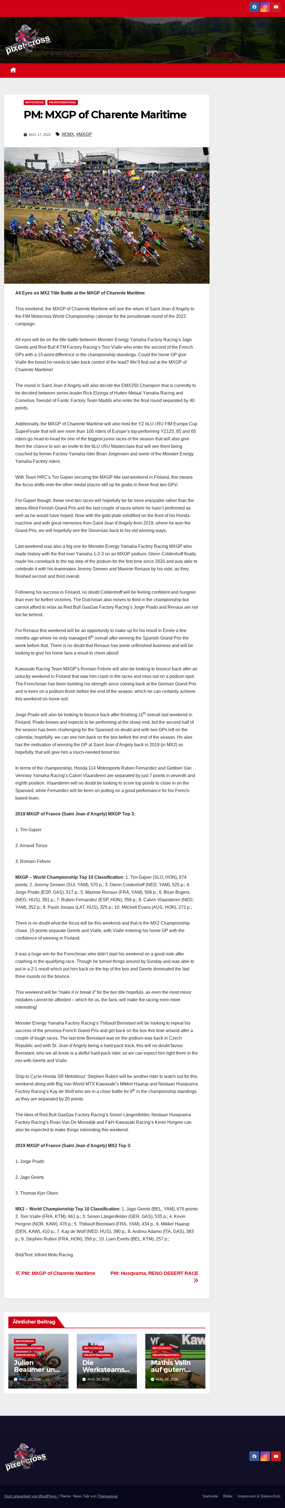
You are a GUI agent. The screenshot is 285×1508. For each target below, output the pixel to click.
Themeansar (108, 1496)
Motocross (34, 102)
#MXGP (84, 134)
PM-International (62, 102)
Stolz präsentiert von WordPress (31, 1496)
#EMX (68, 134)
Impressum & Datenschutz (259, 1496)
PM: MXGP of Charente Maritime (57, 1273)
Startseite (210, 1496)
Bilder (227, 1496)
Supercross (25, 1355)
